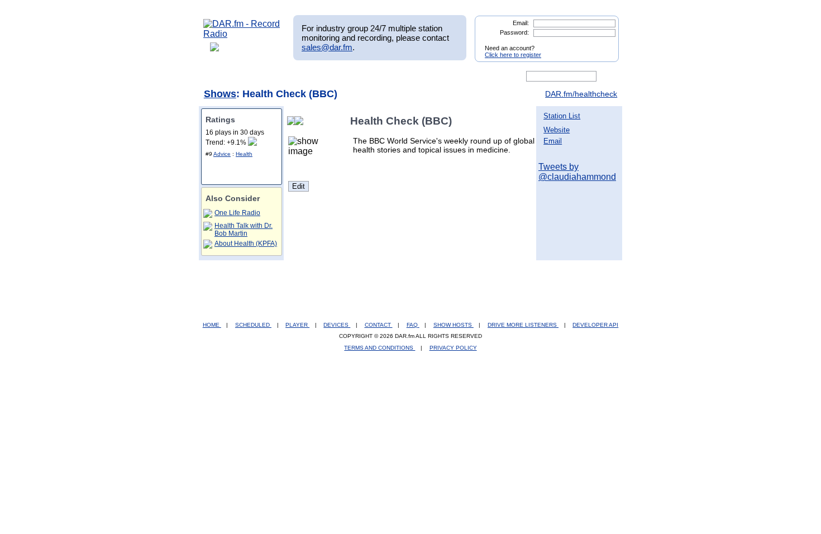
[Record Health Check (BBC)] (301, 121)
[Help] (377, 76)
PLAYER (297, 325)
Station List (561, 116)
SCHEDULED (253, 325)
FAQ (413, 325)
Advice (222, 154)
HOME (212, 325)
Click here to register (513, 54)
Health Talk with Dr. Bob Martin (243, 229)
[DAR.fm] (242, 34)
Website (556, 130)
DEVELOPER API (595, 325)
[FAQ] (420, 76)
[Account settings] (464, 76)
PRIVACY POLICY (453, 348)
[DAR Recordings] (277, 76)
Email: (521, 23)
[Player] (331, 76)
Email (552, 141)
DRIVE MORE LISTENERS (523, 325)
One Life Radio (237, 213)
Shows (220, 93)
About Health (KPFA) (245, 243)
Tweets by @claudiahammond (577, 172)
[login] (601, 44)
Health (244, 154)
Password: (514, 32)
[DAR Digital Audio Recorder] (222, 76)
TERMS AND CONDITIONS (379, 348)
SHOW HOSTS (453, 325)
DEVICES (336, 325)
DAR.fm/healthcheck (581, 93)
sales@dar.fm (327, 47)
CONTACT (379, 325)
